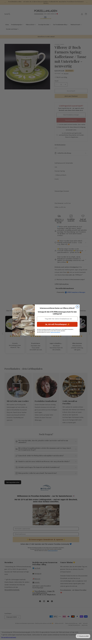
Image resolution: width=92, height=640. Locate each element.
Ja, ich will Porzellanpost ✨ (57, 324)
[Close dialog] (77, 306)
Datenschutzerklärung (55, 332)
